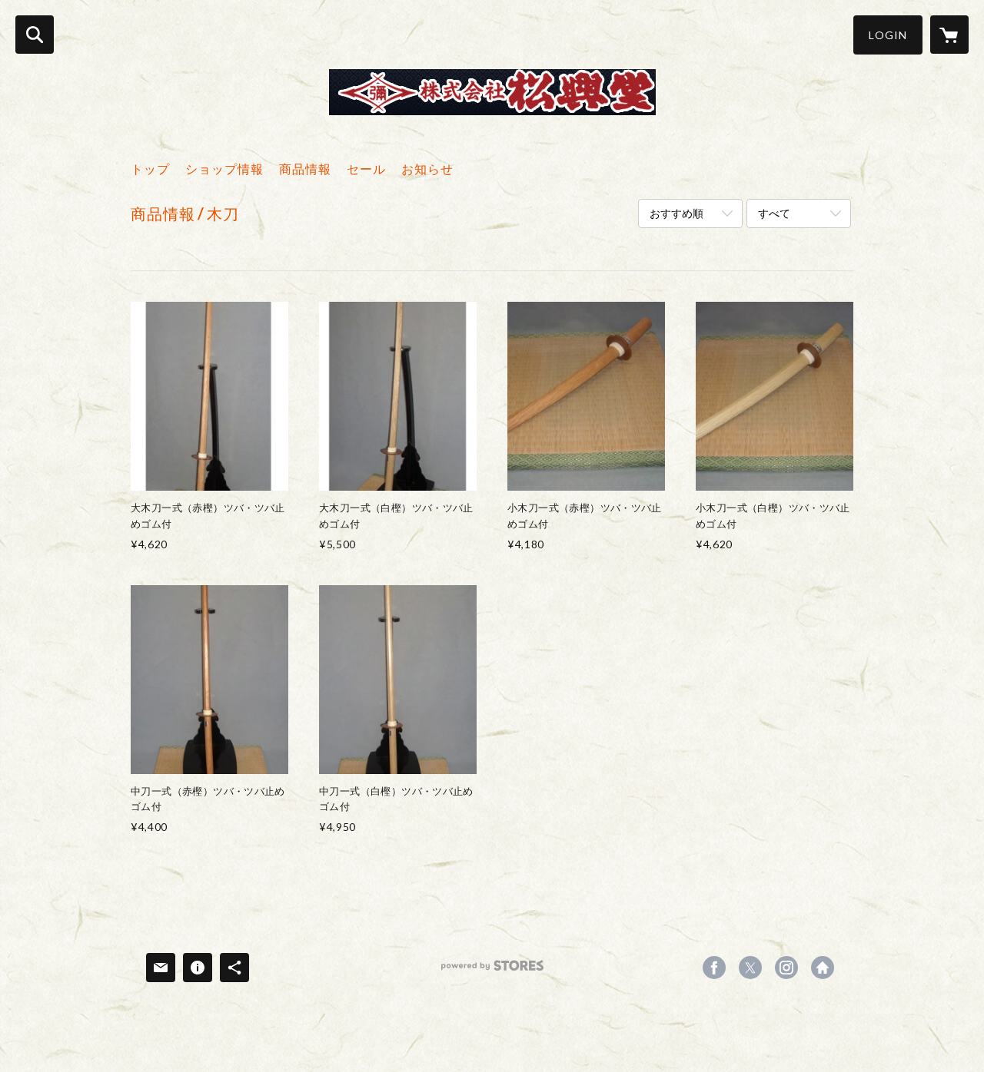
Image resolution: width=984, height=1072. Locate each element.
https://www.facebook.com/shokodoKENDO (714, 967)
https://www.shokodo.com (822, 967)
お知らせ (427, 168)
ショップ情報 (224, 168)
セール (366, 168)
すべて (774, 213)
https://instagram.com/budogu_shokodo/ (786, 967)
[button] (887, 35)
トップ (150, 168)
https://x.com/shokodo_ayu (750, 967)
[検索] (34, 34)
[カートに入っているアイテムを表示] (949, 34)
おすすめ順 (676, 213)
